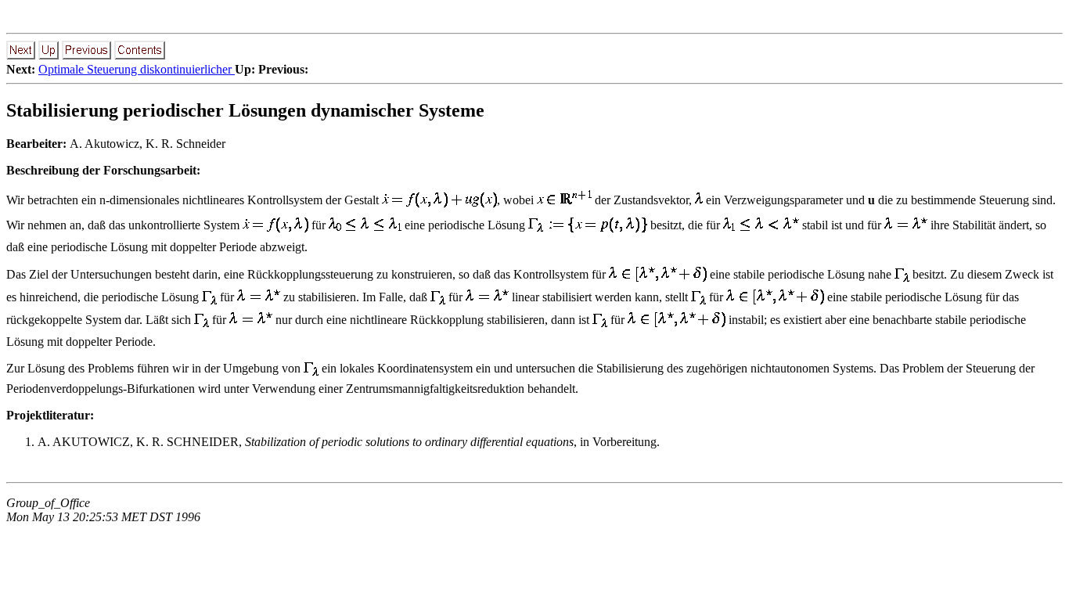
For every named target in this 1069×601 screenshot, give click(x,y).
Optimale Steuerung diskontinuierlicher (136, 69)
